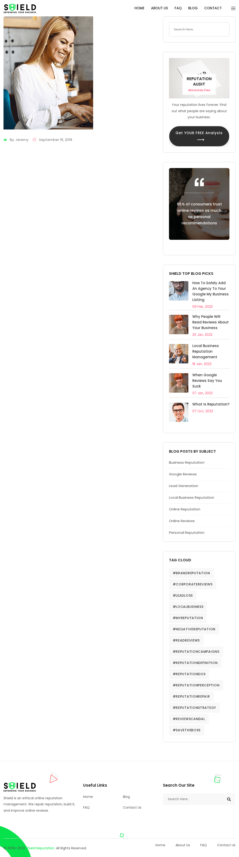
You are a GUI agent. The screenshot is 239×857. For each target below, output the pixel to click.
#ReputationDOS (189, 674)
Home (139, 8)
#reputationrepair (191, 696)
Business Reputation (186, 462)
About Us (159, 8)
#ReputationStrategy (194, 707)
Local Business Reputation (191, 497)
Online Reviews (182, 520)
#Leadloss (183, 595)
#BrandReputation (191, 573)
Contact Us (132, 807)
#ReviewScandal (189, 719)
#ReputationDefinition (195, 662)
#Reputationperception (196, 685)
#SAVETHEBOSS (186, 730)
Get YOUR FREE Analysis (199, 132)
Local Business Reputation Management (205, 351)
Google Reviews (183, 474)
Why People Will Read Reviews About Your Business (210, 322)
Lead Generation (183, 485)
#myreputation (188, 618)
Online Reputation (184, 509)
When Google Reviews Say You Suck (207, 381)
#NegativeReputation (194, 629)
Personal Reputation (186, 532)
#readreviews (186, 640)
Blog (193, 8)
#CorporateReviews (193, 584)
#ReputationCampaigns (196, 651)
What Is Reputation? (210, 404)
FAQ (178, 8)
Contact (213, 8)
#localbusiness (188, 606)
